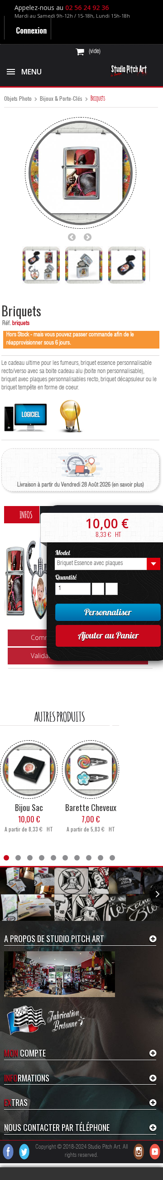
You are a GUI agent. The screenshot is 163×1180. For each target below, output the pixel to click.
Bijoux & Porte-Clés (61, 98)
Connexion (31, 30)
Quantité (66, 577)
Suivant (90, 236)
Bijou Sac (29, 824)
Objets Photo (18, 98)
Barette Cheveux (90, 824)
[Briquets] (41, 265)
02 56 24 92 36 (88, 7)
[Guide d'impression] (70, 414)
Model (63, 553)
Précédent (74, 236)
